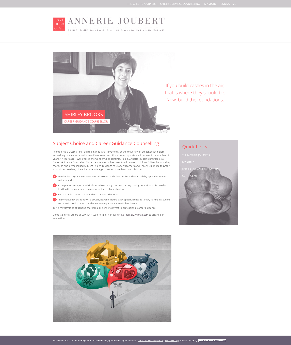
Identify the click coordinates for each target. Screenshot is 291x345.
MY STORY (188, 162)
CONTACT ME (189, 175)
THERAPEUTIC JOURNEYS (196, 155)
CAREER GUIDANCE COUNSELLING (201, 168)
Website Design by (202, 340)
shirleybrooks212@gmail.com (131, 214)
